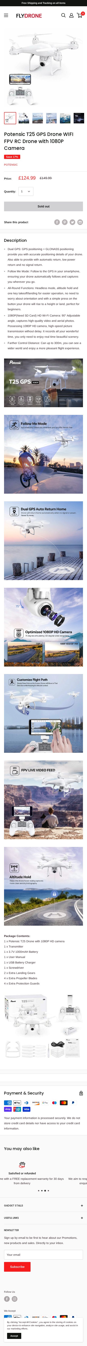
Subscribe (17, 1266)
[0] (79, 15)
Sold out (44, 206)
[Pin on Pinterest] (65, 222)
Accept (14, 1335)
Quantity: (10, 191)
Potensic (11, 164)
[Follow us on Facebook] (7, 1299)
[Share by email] (80, 222)
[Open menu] (6, 15)
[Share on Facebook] (57, 222)
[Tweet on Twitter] (72, 222)
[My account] (71, 15)
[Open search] (63, 15)
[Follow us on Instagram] (14, 1299)
